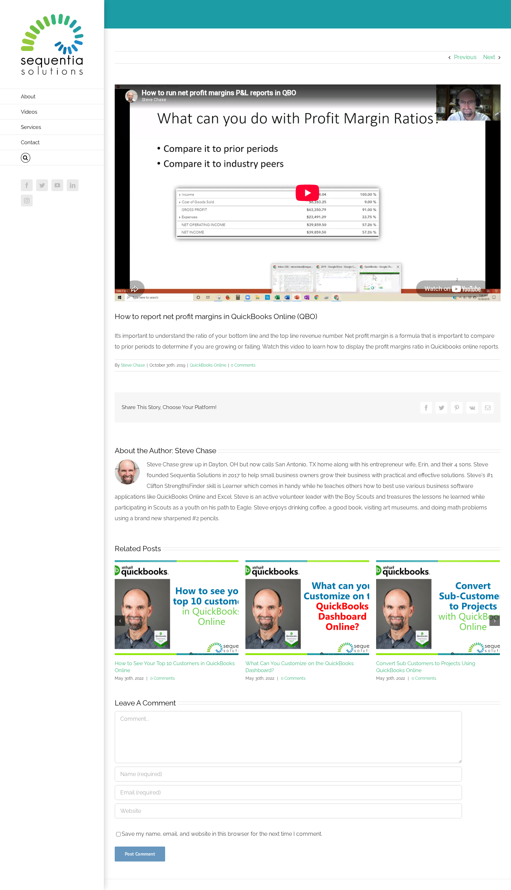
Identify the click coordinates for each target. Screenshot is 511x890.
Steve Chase (133, 365)
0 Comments (243, 365)
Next (489, 57)
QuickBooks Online (208, 365)
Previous (465, 57)
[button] (52, 157)
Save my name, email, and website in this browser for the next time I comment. (222, 834)
